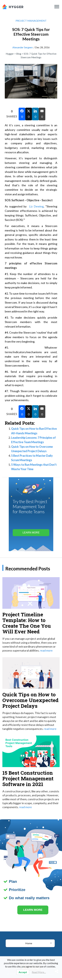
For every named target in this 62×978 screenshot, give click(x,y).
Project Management (31, 20)
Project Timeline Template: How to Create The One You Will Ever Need (26, 623)
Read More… (39, 972)
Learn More (31, 532)
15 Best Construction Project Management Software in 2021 (27, 778)
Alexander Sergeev (22, 47)
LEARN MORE (32, 909)
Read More (46, 650)
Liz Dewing (36, 206)
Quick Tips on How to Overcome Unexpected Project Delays (30, 700)
